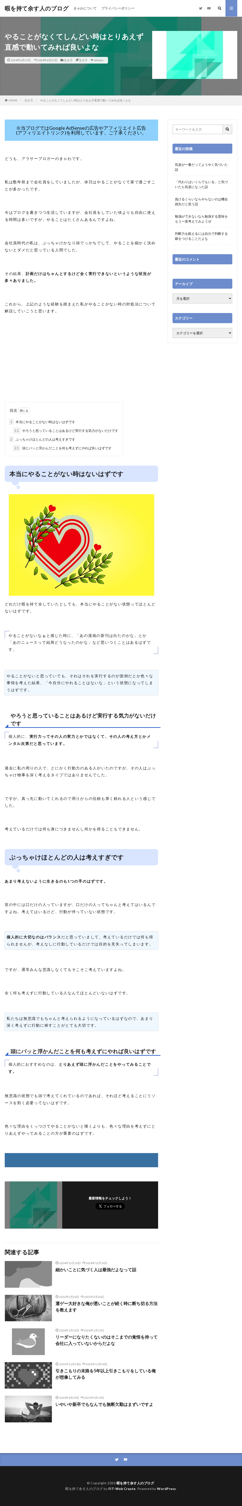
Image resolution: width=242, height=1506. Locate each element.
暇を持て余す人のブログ (37, 8)
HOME (13, 100)
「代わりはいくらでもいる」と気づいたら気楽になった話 (201, 184)
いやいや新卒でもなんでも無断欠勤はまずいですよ (104, 1404)
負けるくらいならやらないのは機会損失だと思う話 (201, 201)
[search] (227, 129)
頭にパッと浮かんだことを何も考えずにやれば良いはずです (63, 448)
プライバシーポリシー (117, 8)
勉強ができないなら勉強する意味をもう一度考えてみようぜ (201, 218)
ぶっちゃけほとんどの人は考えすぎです (42, 439)
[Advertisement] (81, 364)
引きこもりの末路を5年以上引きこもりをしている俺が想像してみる (106, 1374)
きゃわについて (85, 8)
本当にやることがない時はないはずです (42, 422)
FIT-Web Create (122, 1489)
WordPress (166, 1489)
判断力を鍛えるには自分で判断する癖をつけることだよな (201, 236)
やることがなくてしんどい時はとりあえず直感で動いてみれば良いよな (85, 100)
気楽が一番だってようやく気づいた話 (201, 167)
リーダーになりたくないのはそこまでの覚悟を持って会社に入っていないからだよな (107, 1340)
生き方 (68, 60)
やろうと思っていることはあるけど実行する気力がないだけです (66, 431)
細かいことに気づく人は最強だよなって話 (96, 1269)
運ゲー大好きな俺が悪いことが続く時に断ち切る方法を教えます (107, 1306)
